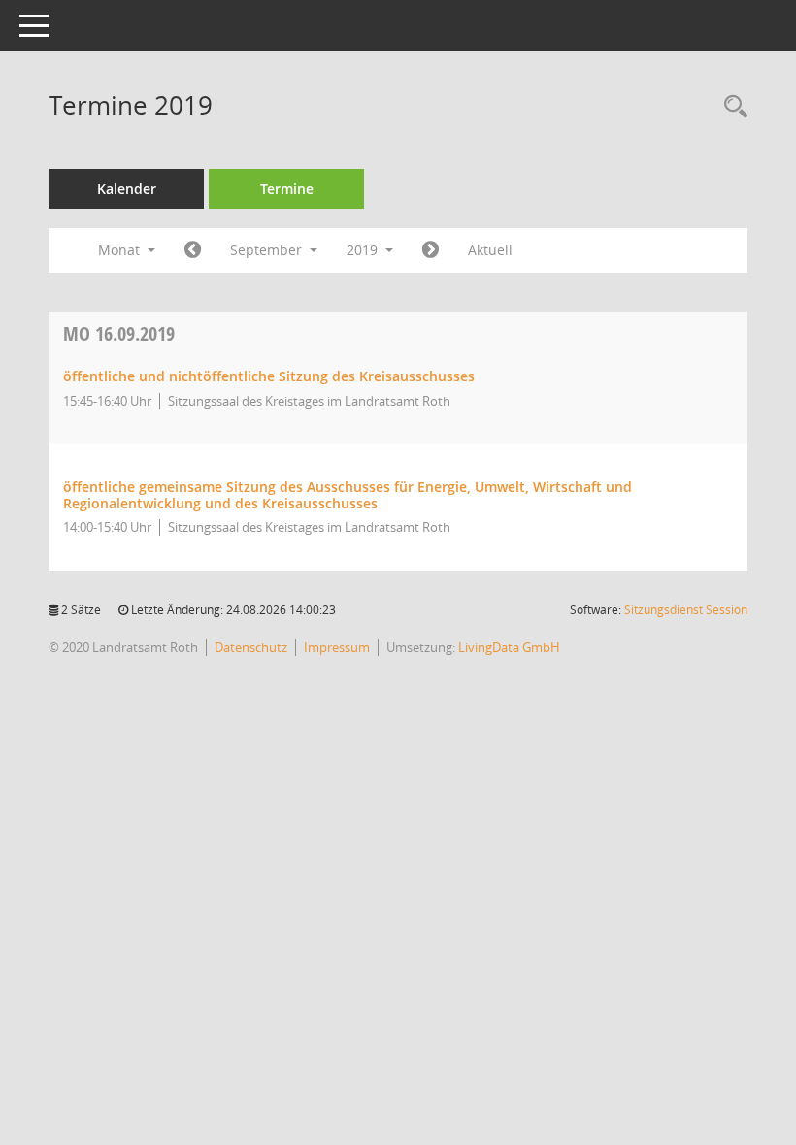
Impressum (337, 647)
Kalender (126, 189)
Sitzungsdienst (685, 610)
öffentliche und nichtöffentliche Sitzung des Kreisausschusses (269, 376)
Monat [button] (121, 250)
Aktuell (490, 250)
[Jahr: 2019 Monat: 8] (193, 250)
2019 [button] (364, 250)
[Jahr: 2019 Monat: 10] (430, 250)
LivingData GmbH (509, 647)
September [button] (268, 250)
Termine (287, 189)
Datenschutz (251, 647)
